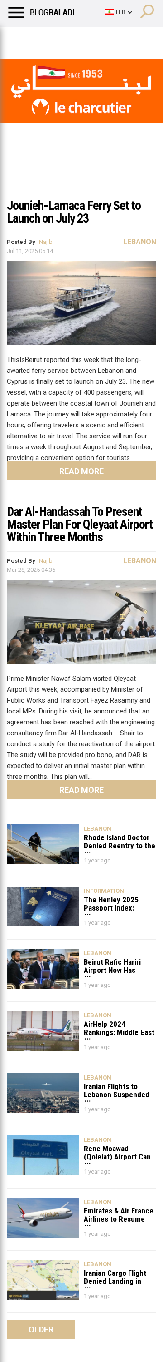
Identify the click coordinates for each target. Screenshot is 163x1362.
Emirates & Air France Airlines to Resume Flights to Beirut (118, 1215)
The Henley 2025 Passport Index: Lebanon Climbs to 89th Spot (114, 903)
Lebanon (139, 242)
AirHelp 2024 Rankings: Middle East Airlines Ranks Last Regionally (119, 1028)
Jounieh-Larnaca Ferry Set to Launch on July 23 (74, 212)
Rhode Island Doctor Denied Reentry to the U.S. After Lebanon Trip (119, 841)
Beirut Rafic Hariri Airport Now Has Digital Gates (112, 966)
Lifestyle (20, 39)
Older (41, 1329)
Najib (46, 241)
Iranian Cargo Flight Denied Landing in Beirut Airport (115, 1277)
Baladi (123, 39)
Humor (59, 39)
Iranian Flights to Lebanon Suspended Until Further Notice (116, 1090)
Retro (91, 39)
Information (104, 890)
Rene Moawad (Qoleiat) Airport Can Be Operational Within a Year (118, 1152)
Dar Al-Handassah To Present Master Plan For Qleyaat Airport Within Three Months (80, 524)
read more (81, 471)
